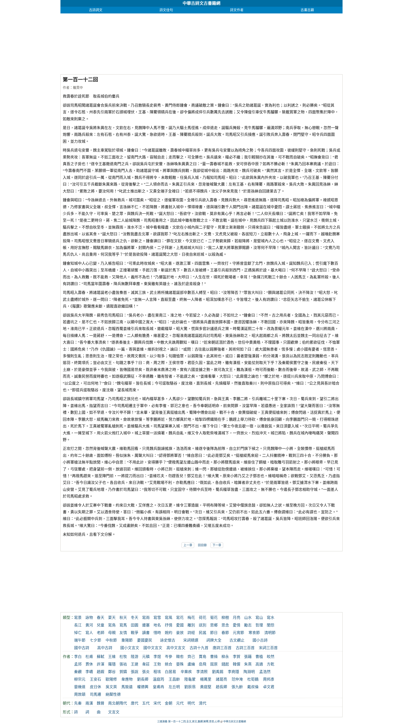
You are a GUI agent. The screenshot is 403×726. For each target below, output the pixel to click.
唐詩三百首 (222, 648)
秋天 (123, 618)
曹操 (214, 657)
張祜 (123, 664)
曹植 (259, 657)
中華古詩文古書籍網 (201, 3)
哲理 (259, 625)
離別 (191, 625)
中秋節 (111, 640)
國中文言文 (152, 648)
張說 (134, 672)
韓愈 (180, 657)
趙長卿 (221, 687)
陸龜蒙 (190, 679)
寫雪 (157, 618)
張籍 (248, 657)
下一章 (216, 545)
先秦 (78, 703)
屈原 (214, 664)
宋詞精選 (190, 640)
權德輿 (142, 687)
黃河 (89, 625)
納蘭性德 (113, 694)
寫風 (168, 618)
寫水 (270, 618)
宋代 (157, 703)
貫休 (89, 664)
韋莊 (146, 664)
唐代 (134, 703)
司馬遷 (95, 694)
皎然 (270, 657)
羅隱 (112, 664)
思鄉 (214, 625)
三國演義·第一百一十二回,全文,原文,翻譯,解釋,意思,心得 (188, 721)
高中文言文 (175, 648)
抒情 (168, 625)
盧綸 (191, 664)
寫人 (89, 633)
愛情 (236, 625)
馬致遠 (127, 687)
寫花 (180, 618)
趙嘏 (100, 672)
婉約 (168, 633)
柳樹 (225, 618)
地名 (157, 625)
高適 (259, 664)
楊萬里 (205, 679)
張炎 (146, 672)
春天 (100, 618)
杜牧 (123, 657)
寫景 (78, 618)
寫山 (259, 618)
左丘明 (174, 687)
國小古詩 (260, 640)
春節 (225, 633)
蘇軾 (100, 657)
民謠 (202, 633)
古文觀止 (237, 640)
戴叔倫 (253, 687)
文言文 (113, 712)
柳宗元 (79, 679)
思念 (225, 625)
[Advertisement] (186, 42)
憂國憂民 (144, 640)
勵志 (248, 625)
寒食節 (254, 633)
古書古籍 (307, 10)
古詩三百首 (245, 648)
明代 (191, 703)
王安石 (95, 679)
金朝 (168, 703)
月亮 (236, 618)
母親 (112, 633)
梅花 (191, 618)
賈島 (202, 657)
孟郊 (78, 664)
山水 (248, 618)
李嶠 (89, 672)
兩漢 (89, 703)
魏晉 (100, 703)
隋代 (123, 703)
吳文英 (111, 687)
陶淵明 (249, 672)
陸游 (134, 657)
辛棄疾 (186, 672)
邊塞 (146, 625)
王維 (112, 657)
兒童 (100, 625)
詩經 (191, 633)
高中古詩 (104, 648)
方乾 (270, 664)
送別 (202, 625)
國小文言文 (129, 648)
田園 (134, 625)
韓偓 (236, 664)
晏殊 (180, 664)
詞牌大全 (213, 640)
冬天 (134, 618)
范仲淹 (237, 679)
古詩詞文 (95, 10)
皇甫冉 (158, 687)
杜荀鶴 (253, 679)
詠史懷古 (167, 640)
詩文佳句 (166, 10)
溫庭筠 (158, 679)
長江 (78, 625)
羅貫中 (78, 87)
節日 (214, 633)
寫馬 (123, 625)
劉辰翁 (190, 687)
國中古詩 (81, 648)
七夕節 (95, 640)
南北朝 (113, 703)
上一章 (187, 545)
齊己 (191, 657)
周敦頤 (79, 694)
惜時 (157, 633)
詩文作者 (236, 10)
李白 (78, 657)
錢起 (225, 664)
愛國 (180, 625)
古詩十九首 (199, 648)
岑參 (168, 657)
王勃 (157, 664)
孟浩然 (265, 672)
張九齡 (237, 687)
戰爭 (134, 633)
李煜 (157, 657)
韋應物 (127, 679)
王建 (134, 664)
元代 (180, 703)
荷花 (202, 618)
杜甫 (89, 657)
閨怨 (270, 625)
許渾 (100, 664)
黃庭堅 (205, 687)
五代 (146, 703)
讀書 (146, 633)
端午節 (79, 640)
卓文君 (268, 687)
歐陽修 (111, 679)
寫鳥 (112, 625)
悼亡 (78, 633)
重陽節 (127, 640)
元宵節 (238, 633)
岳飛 (202, 664)
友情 (123, 633)
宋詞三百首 (268, 648)
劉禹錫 (217, 672)
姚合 (168, 664)
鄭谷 (112, 672)
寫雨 (146, 618)
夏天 (112, 618)
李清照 (202, 672)
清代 (202, 703)
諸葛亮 (221, 679)
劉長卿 (142, 679)
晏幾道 (79, 687)
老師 (100, 633)
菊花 (214, 618)
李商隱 (233, 672)
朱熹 (248, 664)
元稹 (146, 657)
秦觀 (78, 672)
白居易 (170, 672)
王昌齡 (174, 679)
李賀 (236, 657)
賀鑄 (123, 672)
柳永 (225, 657)
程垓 (157, 672)
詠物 (89, 618)
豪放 (180, 633)
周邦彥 (268, 679)
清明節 (270, 633)
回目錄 (202, 545)
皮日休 (95, 687)
